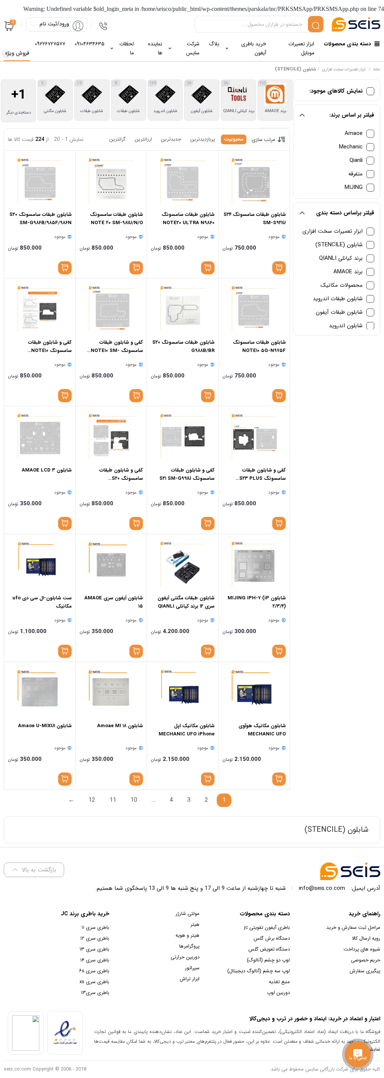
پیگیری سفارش (365, 971)
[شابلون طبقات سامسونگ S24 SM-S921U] (254, 180)
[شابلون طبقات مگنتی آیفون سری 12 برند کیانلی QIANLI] (182, 564)
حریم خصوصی (365, 960)
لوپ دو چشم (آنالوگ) (268, 960)
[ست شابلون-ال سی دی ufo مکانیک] (39, 564)
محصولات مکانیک (342, 285)
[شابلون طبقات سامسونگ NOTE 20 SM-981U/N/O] (111, 180)
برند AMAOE (348, 272)
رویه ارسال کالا (366, 938)
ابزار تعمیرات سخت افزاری (344, 69)
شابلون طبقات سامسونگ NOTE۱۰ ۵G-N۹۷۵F (259, 346)
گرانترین (117, 139)
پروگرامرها (189, 946)
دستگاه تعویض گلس (269, 949)
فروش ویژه (17, 53)
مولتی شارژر (188, 914)
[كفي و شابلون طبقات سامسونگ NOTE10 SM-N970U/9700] (111, 308)
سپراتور (192, 968)
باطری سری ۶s (94, 971)
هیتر (195, 924)
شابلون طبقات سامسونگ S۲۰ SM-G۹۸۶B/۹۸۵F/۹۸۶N (40, 219)
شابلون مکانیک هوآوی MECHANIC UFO (262, 730)
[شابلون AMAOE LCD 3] (39, 436)
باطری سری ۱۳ (94, 949)
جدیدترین (171, 139)
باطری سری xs (94, 982)
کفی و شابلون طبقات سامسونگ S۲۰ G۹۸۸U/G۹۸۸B (121, 478)
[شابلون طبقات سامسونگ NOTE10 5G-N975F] (254, 308)
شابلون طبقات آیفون (339, 312)
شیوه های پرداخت (362, 949)
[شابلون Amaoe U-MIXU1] (39, 692)
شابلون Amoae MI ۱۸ (120, 726)
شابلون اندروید (346, 326)
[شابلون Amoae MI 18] (111, 692)
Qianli (356, 161)
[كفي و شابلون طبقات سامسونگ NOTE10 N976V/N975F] (39, 308)
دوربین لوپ (278, 993)
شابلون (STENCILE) (339, 245)
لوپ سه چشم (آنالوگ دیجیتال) (258, 971)
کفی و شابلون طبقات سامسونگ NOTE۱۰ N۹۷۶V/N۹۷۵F (50, 350)
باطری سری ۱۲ (94, 938)
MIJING (354, 188)
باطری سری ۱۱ (95, 927)
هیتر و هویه (188, 935)
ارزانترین (143, 139)
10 (133, 800)
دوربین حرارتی (185, 957)
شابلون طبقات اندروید (338, 299)
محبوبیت (233, 139)
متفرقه (355, 174)
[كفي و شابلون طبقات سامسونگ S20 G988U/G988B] (111, 436)
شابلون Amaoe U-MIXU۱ (45, 726)
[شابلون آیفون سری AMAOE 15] (111, 564)
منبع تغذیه (279, 982)
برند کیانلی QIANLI (341, 258)
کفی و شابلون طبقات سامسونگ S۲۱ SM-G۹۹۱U (186, 474)
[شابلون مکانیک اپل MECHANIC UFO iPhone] (182, 692)
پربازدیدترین (202, 139)
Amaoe (354, 134)
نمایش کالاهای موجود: (336, 91)
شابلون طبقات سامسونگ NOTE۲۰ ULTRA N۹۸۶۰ (188, 219)
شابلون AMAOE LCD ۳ (47, 470)
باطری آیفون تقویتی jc (267, 927)
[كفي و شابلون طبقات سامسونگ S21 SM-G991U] (182, 436)
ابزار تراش (190, 979)
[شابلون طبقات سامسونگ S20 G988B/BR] (182, 308)
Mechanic (351, 147)
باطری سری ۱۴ (94, 960)
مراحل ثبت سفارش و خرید (353, 927)
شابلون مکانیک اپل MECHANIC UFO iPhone (186, 730)
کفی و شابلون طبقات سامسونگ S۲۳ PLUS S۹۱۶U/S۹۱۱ (262, 478)
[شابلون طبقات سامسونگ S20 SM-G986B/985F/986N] (39, 180)
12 (91, 800)
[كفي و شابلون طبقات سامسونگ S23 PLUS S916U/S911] (254, 436)
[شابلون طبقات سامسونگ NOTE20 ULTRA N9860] (182, 180)
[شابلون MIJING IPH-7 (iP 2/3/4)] (254, 564)
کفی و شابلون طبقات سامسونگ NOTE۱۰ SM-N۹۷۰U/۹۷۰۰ (117, 350)
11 (113, 800)
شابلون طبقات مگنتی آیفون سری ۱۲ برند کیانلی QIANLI (186, 602)
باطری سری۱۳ (95, 993)
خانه (376, 69)
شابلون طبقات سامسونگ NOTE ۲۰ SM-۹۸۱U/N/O (116, 219)
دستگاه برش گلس (272, 938)
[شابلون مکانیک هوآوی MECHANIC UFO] (254, 692)
